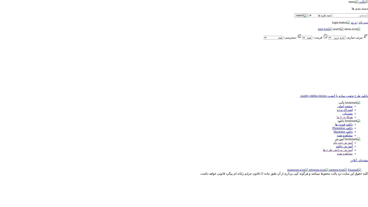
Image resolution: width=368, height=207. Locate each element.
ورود (354, 22)
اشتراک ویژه (345, 110)
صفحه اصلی (345, 106)
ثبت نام (363, 22)
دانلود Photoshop (342, 128)
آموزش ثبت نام (343, 142)
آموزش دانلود (344, 146)
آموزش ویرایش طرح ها (338, 150)
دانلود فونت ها (344, 124)
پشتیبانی (347, 113)
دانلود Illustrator (343, 131)
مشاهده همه (345, 135)
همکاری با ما (345, 117)
